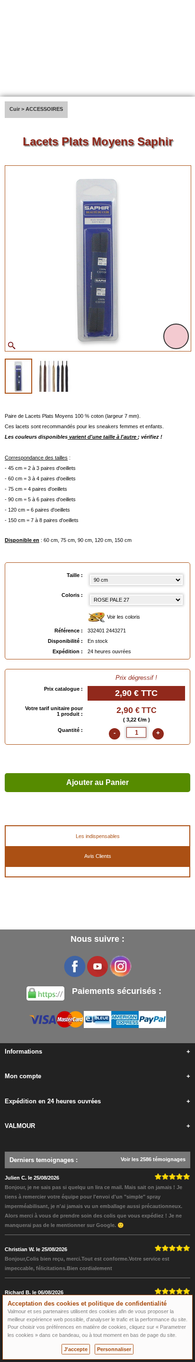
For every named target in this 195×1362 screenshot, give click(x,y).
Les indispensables (98, 836)
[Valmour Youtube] (97, 966)
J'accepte (76, 1349)
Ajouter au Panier (97, 782)
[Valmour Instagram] (120, 966)
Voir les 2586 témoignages (153, 1159)
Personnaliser (114, 1349)
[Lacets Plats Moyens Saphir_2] (53, 375)
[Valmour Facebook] (74, 966)
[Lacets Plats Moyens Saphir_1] (18, 376)
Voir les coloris (123, 617)
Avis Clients (97, 856)
